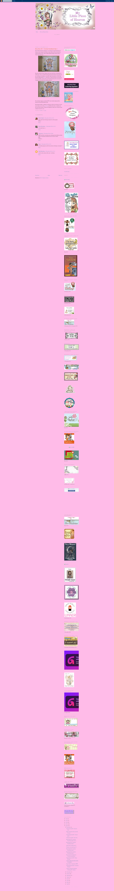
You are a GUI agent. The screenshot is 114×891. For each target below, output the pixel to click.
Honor (39, 144)
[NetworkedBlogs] (71, 488)
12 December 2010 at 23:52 (46, 144)
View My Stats (66, 171)
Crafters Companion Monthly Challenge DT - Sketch (71, 869)
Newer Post (37, 175)
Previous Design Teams (44, 31)
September (69, 875)
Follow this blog (71, 490)
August (68, 877)
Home (37, 31)
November (69, 872)
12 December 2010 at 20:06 (48, 133)
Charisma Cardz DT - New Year (71, 837)
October (68, 873)
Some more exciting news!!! (71, 845)
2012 (67, 822)
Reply (39, 122)
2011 (67, 824)
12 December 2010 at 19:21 (51, 126)
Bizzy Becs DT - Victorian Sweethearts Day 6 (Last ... (71, 840)
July (67, 878)
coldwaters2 (40, 133)
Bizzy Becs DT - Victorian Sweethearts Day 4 (71, 849)
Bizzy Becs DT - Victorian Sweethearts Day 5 (71, 843)
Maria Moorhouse (41, 126)
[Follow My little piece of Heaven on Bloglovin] (70, 50)
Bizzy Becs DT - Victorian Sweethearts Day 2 (71, 852)
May (68, 882)
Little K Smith (41, 118)
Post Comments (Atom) (44, 177)
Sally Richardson (41, 151)
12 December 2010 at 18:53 (49, 118)
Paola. (44, 77)
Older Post (60, 175)
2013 (67, 820)
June (68, 880)
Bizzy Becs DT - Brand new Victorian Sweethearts (71, 855)
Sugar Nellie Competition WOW (72, 863)
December (68, 827)
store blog (46, 105)
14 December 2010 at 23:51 (50, 151)
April (68, 884)
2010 (67, 825)
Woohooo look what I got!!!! (71, 847)
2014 (67, 818)
